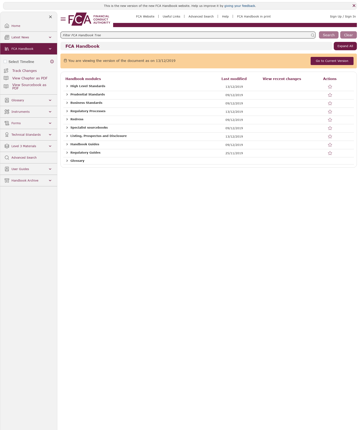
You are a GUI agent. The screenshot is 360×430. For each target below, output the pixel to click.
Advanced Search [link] (201, 16)
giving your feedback (239, 6)
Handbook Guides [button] (84, 144)
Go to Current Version (332, 61)
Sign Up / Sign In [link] (343, 16)
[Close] (354, 5)
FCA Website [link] (145, 16)
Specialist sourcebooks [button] (89, 127)
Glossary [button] (77, 160)
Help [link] (225, 16)
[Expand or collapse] (67, 86)
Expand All (345, 46)
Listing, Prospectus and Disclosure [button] (98, 136)
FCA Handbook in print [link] (254, 16)
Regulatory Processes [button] (87, 111)
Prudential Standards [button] (87, 94)
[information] (52, 61)
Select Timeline (21, 62)
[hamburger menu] (63, 19)
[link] (89, 19)
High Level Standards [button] (87, 86)
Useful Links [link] (171, 16)
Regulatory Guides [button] (85, 152)
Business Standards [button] (86, 102)
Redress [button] (76, 119)
